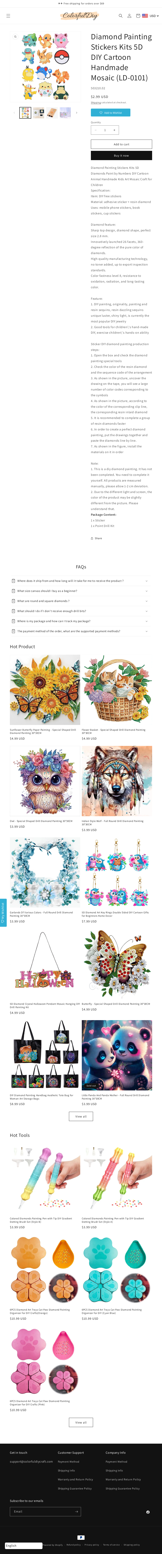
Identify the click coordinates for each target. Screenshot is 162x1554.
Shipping (96, 102)
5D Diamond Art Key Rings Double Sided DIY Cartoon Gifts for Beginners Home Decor (115, 914)
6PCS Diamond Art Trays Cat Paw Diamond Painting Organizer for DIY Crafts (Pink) (40, 1403)
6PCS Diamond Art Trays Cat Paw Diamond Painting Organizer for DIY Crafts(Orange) (40, 1311)
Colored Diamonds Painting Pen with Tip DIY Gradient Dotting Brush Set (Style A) (113, 1220)
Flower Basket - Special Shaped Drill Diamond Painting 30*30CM (114, 731)
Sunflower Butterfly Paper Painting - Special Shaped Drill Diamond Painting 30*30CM (43, 731)
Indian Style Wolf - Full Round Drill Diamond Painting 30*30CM (113, 823)
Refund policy (74, 1544)
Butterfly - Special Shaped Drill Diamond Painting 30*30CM (116, 1004)
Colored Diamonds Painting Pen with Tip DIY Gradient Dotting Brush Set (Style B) (41, 1220)
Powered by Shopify (52, 1545)
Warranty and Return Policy (75, 1479)
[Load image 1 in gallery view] (25, 113)
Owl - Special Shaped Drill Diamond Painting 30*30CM (41, 821)
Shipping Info (66, 1470)
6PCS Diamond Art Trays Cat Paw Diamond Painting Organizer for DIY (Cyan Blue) (112, 1311)
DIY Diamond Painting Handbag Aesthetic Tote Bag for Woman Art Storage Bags (41, 1097)
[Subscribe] (76, 1511)
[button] (8, 15)
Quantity (96, 122)
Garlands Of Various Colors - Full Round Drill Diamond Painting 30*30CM (41, 914)
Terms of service (111, 1544)
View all (81, 1116)
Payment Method (68, 1461)
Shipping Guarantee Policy (75, 1488)
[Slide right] (76, 112)
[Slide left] (14, 112)
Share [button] (98, 538)
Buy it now (121, 155)
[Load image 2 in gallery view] (38, 113)
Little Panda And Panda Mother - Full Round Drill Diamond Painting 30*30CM (115, 1097)
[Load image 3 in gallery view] (52, 113)
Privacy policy (92, 1544)
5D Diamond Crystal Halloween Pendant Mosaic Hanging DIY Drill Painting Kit (45, 1005)
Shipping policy (132, 1544)
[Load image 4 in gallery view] (65, 113)
